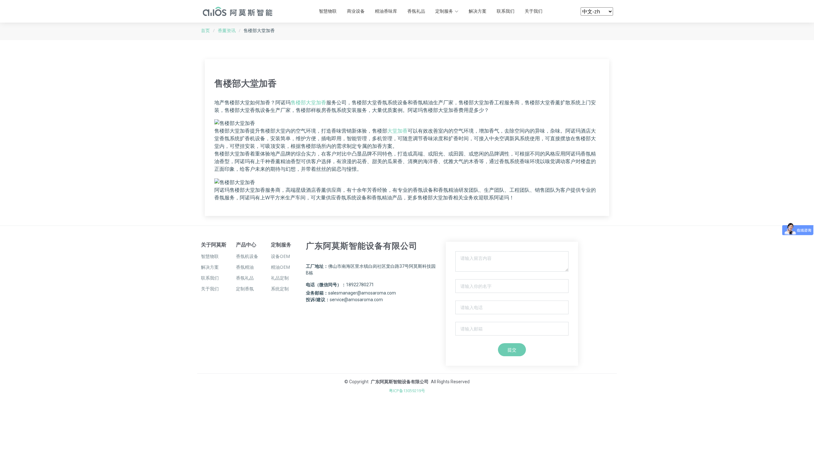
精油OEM (280, 267)
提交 (511, 350)
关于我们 (533, 11)
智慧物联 (328, 11)
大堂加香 (397, 130)
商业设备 (356, 11)
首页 (205, 30)
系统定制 (280, 289)
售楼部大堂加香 (308, 102)
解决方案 (477, 11)
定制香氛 (245, 289)
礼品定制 (280, 278)
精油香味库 (386, 11)
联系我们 (505, 11)
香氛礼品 (416, 11)
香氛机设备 (247, 256)
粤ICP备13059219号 (407, 390)
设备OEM (280, 256)
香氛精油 (245, 267)
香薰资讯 (227, 30)
